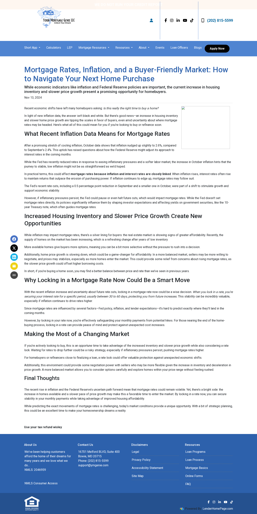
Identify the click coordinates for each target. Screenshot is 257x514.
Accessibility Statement (147, 468)
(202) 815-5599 (220, 20)
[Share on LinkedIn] (14, 257)
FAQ (188, 484)
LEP (69, 47)
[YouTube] (185, 20)
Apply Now (217, 48)
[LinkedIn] (178, 20)
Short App (31, 47)
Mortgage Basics (196, 468)
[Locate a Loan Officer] (151, 20)
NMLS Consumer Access (41, 483)
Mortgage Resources (92, 47)
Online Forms (194, 476)
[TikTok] (192, 20)
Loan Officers (179, 47)
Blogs (198, 47)
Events (159, 47)
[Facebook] (166, 20)
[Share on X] (14, 248)
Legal (135, 452)
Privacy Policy (141, 460)
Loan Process (194, 460)
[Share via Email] (14, 266)
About (143, 47)
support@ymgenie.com (93, 465)
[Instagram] (171, 20)
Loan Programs (195, 452)
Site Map (138, 476)
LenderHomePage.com (218, 508)
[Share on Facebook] (14, 239)
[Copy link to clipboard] (14, 275)
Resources (122, 47)
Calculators (53, 47)
